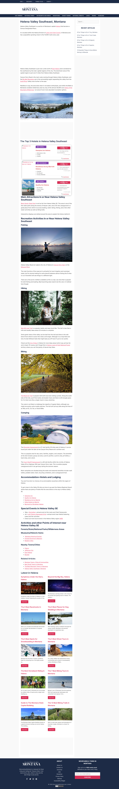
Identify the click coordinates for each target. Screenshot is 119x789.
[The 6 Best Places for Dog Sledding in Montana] (60, 623)
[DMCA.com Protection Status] (59, 786)
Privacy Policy (59, 776)
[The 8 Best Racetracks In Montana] (33, 623)
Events (49, 1)
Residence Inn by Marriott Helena (45, 168)
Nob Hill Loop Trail (26, 328)
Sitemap (59, 778)
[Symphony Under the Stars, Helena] (33, 593)
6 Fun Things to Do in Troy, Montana (87, 32)
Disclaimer (59, 774)
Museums (101, 15)
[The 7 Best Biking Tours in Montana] (60, 687)
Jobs (59, 772)
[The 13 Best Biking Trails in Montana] (60, 719)
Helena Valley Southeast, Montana (35, 568)
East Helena (55, 69)
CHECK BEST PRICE (64, 147)
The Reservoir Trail (27, 396)
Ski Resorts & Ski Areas (44, 15)
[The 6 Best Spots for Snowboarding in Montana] (33, 655)
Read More (24, 601)
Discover (29, 1)
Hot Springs (18, 15)
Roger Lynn (26, 119)
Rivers (94, 15)
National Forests (78, 15)
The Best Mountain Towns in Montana (36, 566)
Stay (21, 1)
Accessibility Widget (59, 780)
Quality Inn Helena (42, 185)
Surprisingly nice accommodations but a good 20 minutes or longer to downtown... (63, 188)
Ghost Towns (66, 15)
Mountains (56, 15)
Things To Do (39, 1)
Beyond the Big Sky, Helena (59, 577)
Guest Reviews (66, 158)
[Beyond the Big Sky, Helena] (60, 590)
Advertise (59, 769)
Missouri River (25, 267)
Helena (58, 26)
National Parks (29, 15)
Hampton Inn (29, 496)
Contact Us (59, 767)
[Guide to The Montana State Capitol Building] (33, 719)
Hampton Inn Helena (43, 150)
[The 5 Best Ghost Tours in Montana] (60, 655)
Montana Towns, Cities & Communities (36, 562)
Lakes (88, 15)
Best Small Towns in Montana (34, 564)
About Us (59, 765)
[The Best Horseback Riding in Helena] (33, 687)
